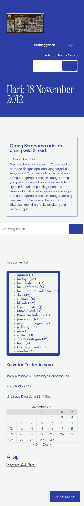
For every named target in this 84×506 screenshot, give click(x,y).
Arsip (13, 456)
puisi (20, 331)
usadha (22, 351)
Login (70, 45)
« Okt (37, 444)
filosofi (22, 303)
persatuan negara (30, 323)
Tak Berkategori (29, 339)
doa (20, 295)
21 (31, 434)
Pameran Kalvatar (31, 315)
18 (72, 429)
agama (22, 275)
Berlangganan (44, 45)
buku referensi (28, 287)
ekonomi (23, 299)
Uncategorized (28, 347)
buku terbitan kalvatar (34, 291)
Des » (47, 444)
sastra (21, 335)
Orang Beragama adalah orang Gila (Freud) (36, 148)
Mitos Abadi (26, 311)
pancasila (24, 319)
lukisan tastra (27, 307)
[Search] (69, 66)
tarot (20, 343)
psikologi (23, 327)
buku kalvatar (27, 283)
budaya (23, 279)
